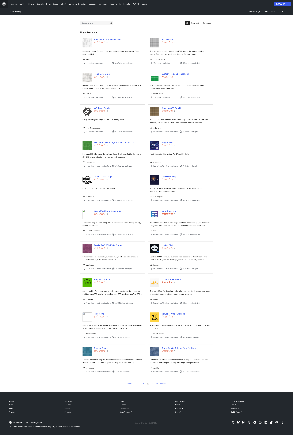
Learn (122, 401)
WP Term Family (102, 108)
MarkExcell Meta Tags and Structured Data (115, 142)
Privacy (12, 412)
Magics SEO (167, 142)
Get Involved (180, 401)
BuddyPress (236, 412)
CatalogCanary (101, 348)
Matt (233, 405)
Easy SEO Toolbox (103, 279)
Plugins (67, 408)
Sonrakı (163, 384)
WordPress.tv (126, 412)
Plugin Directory (15, 11)
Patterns (68, 412)
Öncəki (129, 384)
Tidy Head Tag (168, 176)
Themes (68, 405)
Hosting (12, 408)
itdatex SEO (167, 245)
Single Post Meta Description (108, 211)
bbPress (235, 408)
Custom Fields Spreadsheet (175, 74)
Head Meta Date (102, 74)
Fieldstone (99, 314)
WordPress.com (238, 401)
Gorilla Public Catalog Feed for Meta (178, 348)
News (11, 405)
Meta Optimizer (169, 211)
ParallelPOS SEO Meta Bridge (108, 245)
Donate (179, 408)
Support (123, 405)
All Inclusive (167, 39)
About (11, 401)
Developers (124, 408)
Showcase (68, 401)
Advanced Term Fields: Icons (108, 39)
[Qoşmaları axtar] (111, 23)
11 (152, 383)
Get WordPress (282, 4)
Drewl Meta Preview (171, 279)
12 (157, 383)
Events (177, 405)
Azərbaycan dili (36, 423)
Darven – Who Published (173, 314)
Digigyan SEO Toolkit (171, 108)
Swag (178, 412)
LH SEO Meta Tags (103, 176)
